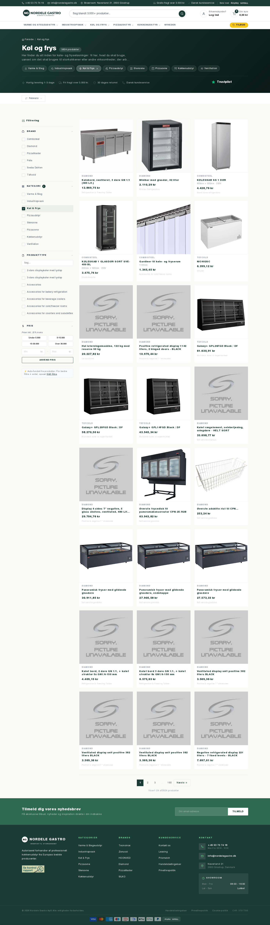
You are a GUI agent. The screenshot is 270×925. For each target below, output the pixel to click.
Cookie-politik (220, 911)
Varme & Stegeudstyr (90, 846)
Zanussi (123, 852)
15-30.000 (34, 344)
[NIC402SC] (221, 227)
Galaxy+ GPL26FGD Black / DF (217, 346)
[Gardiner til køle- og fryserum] (163, 227)
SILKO (122, 877)
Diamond (124, 864)
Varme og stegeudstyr (39, 25)
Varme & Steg (36, 68)
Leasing (163, 852)
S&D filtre (52, 374)
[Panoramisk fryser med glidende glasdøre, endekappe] (163, 556)
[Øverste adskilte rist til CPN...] (221, 474)
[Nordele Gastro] (42, 13)
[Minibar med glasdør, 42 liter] (163, 146)
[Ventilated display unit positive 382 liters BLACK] (221, 637)
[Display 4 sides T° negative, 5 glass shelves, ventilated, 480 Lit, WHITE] (106, 474)
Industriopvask (73, 25)
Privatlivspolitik (167, 870)
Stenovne (139, 68)
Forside (29, 39)
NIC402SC (203, 262)
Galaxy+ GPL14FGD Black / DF (159, 427)
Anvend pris (47, 360)
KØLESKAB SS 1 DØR (211, 180)
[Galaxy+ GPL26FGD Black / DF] (221, 312)
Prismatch (164, 858)
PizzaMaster (126, 870)
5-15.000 (61, 338)
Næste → (182, 783)
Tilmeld (238, 811)
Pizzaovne (161, 68)
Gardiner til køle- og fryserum (159, 262)
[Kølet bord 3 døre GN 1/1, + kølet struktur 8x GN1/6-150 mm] (163, 637)
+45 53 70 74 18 (34, 3)
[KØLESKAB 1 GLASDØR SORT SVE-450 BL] (106, 227)
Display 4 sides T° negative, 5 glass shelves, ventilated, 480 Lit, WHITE (105, 512)
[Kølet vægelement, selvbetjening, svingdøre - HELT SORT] (221, 393)
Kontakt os (164, 846)
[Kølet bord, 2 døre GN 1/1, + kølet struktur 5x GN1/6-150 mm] (106, 637)
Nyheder (170, 25)
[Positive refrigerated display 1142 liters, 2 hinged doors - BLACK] (163, 312)
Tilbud (240, 25)
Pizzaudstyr (122, 25)
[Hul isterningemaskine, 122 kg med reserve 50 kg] (106, 312)
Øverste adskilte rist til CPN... (217, 509)
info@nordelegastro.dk (64, 3)
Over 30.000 (60, 344)
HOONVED (125, 858)
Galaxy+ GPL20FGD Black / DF (102, 427)
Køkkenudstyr (147, 25)
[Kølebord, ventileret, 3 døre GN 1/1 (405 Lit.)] (106, 146)
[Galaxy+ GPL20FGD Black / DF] (106, 393)
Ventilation (210, 68)
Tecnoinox (125, 846)
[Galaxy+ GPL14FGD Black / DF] (163, 393)
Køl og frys (98, 25)
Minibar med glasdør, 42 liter (159, 180)
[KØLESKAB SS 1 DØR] (221, 146)
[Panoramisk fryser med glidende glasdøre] (106, 556)
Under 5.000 (34, 338)
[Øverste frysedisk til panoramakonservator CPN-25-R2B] (163, 474)
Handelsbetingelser (170, 864)
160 (170, 783)
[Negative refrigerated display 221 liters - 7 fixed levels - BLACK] (221, 718)
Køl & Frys (89, 68)
